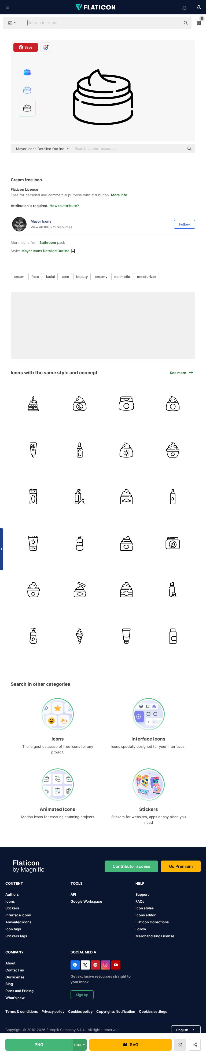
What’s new (15, 998)
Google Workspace (86, 901)
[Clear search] (174, 23)
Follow (140, 929)
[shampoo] (172, 496)
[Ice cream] (79, 636)
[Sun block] (33, 543)
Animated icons (18, 922)
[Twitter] (85, 965)
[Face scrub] (172, 403)
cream (19, 276)
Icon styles (144, 908)
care (65, 276)
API (73, 894)
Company (14, 952)
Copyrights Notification (115, 1011)
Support (142, 894)
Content (14, 883)
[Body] (172, 543)
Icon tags (13, 929)
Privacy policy (53, 1011)
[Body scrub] (172, 450)
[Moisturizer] (126, 403)
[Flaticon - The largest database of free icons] (96, 7)
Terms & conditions (21, 1011)
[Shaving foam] (172, 589)
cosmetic (122, 276)
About (10, 963)
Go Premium (181, 866)
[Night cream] (79, 403)
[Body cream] (33, 589)
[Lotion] (79, 543)
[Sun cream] (172, 636)
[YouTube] (115, 965)
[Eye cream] (33, 450)
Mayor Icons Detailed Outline (45, 251)
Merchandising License (154, 936)
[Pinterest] (95, 965)
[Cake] (33, 403)
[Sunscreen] (126, 636)
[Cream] (126, 543)
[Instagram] (105, 965)
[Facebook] (75, 965)
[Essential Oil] (79, 450)
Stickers (12, 908)
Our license (14, 977)
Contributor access (131, 866)
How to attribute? (64, 206)
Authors (12, 894)
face (35, 276)
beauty (82, 276)
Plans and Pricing (19, 991)
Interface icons (18, 915)
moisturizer (146, 276)
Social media (83, 952)
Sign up (82, 995)
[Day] (126, 450)
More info (119, 195)
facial (50, 276)
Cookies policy (80, 1011)
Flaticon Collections (152, 922)
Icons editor (145, 915)
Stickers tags (16, 936)
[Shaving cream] (79, 496)
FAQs (139, 901)
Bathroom (47, 242)
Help (139, 883)
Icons (10, 901)
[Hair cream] (33, 636)
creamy (101, 276)
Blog (9, 984)
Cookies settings (153, 1012)
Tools (77, 883)
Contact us (14, 970)
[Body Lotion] (33, 496)
